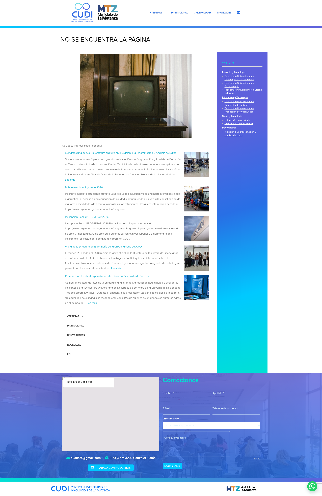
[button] (312, 486)
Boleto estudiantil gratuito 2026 (84, 187)
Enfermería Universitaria (237, 120)
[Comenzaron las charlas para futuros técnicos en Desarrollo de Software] (196, 287)
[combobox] (211, 425)
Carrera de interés (171, 419)
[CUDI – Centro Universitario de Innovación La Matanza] (94, 12)
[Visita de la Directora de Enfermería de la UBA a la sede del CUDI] (196, 258)
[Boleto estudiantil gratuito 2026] (196, 198)
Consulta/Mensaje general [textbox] (178, 425)
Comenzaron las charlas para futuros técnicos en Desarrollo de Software (107, 276)
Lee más (70, 179)
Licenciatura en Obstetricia (239, 123)
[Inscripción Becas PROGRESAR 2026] (196, 228)
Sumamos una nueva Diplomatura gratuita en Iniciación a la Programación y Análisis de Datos (120, 152)
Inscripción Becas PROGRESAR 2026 (87, 216)
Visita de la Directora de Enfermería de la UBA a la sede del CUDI (103, 246)
